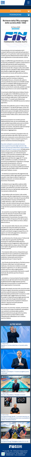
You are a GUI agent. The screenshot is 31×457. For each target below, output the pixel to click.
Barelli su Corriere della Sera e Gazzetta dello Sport (14, 346)
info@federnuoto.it (10, 453)
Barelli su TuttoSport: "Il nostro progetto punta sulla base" (15, 372)
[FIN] (13, 2)
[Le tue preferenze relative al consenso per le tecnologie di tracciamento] (3, 454)
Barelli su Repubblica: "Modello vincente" (13, 395)
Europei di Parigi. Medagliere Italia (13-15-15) (14, 441)
